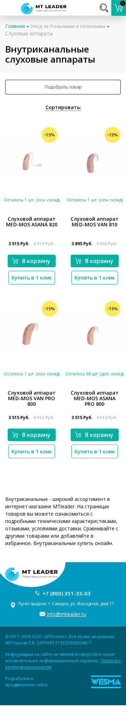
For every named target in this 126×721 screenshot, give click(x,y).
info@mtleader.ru (66, 614)
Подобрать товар (63, 87)
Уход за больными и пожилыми (67, 26)
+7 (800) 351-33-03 (66, 593)
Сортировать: (63, 107)
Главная (15, 26)
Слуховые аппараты (29, 33)
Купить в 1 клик (32, 277)
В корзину (36, 261)
